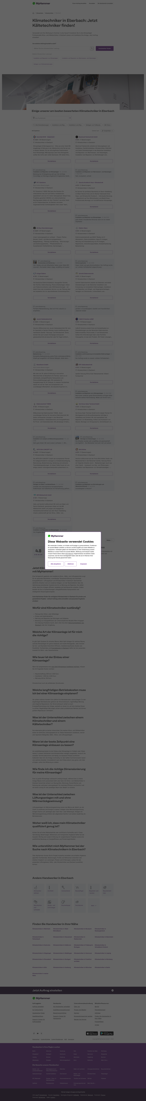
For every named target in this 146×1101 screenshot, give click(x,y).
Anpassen (83, 564)
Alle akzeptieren (56, 564)
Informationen (69, 554)
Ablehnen (71, 564)
